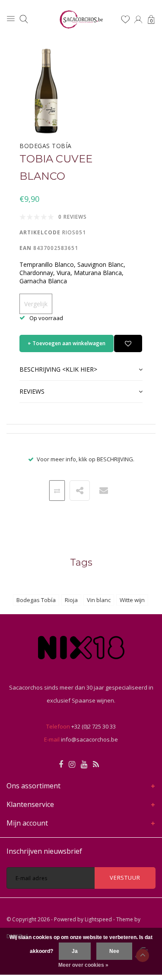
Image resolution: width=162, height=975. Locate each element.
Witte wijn (132, 600)
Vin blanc (99, 600)
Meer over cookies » (83, 965)
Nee (114, 951)
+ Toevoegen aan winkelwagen (66, 343)
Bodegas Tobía (36, 600)
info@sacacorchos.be (89, 739)
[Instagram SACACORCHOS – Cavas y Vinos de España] (72, 764)
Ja (75, 951)
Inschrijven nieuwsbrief (44, 851)
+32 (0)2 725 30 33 (93, 726)
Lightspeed (98, 919)
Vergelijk (36, 304)
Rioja (71, 600)
